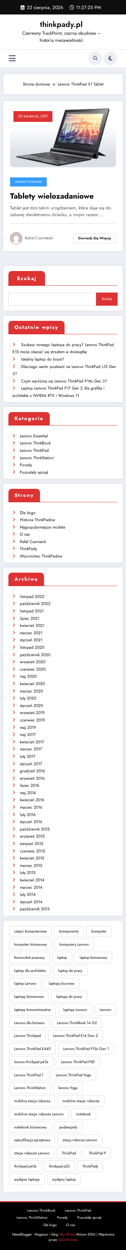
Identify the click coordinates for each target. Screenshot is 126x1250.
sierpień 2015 (31, 844)
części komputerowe (30, 931)
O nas (25, 534)
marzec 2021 (31, 633)
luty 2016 (28, 815)
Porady (26, 465)
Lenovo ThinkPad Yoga (73, 1075)
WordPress (67, 1234)
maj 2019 (28, 727)
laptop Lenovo (25, 983)
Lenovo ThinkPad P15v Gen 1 (86, 1048)
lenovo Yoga (67, 1087)
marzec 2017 (31, 749)
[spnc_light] (110, 58)
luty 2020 (28, 698)
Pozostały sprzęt (34, 472)
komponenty (69, 931)
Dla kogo (28, 513)
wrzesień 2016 (32, 778)
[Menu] (12, 58)
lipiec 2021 (29, 618)
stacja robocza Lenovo (79, 1140)
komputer (99, 931)
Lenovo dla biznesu (29, 1022)
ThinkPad (69, 1153)
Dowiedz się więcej (94, 238)
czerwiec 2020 (33, 669)
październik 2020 (35, 655)
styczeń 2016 (31, 822)
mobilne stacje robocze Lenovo (39, 1114)
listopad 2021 (32, 611)
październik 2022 (35, 604)
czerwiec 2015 (32, 851)
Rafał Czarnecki (39, 238)
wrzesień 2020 (32, 662)
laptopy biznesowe (29, 996)
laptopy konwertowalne (32, 1009)
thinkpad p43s (25, 1166)
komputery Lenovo (74, 944)
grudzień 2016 (32, 771)
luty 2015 (28, 873)
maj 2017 (28, 735)
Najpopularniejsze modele (42, 527)
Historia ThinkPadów (37, 520)
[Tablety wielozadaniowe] (63, 137)
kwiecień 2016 (32, 800)
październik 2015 (35, 829)
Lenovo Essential (34, 436)
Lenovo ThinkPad (28, 182)
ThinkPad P (97, 1153)
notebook (83, 1114)
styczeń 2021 (31, 640)
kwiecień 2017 (32, 742)
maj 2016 (28, 793)
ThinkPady (28, 549)
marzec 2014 (31, 887)
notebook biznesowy (30, 1127)
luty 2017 (27, 756)
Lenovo (105, 1009)
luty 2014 (28, 894)
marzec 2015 (31, 866)
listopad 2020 (32, 647)
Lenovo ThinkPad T (28, 1075)
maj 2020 (28, 676)
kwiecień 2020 (32, 684)
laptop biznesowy (93, 957)
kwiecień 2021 (32, 625)
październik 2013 (35, 909)
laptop (62, 957)
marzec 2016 (31, 807)
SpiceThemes (67, 1239)
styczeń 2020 (31, 706)
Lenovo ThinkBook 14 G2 (77, 1022)
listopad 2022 (32, 597)
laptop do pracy (70, 970)
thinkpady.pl (61, 24)
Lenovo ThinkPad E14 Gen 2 (75, 1035)
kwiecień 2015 (32, 858)
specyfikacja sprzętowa (32, 1140)
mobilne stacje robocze (80, 1101)
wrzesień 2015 (32, 836)
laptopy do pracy (69, 996)
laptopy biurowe (61, 983)
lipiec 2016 (29, 785)
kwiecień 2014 (32, 880)
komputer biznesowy (30, 944)
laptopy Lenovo (75, 1009)
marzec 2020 (31, 691)
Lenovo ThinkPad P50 (78, 1062)
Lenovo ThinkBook (35, 443)
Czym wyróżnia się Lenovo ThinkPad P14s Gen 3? (64, 381)
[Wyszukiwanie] (95, 58)
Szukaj (27, 278)
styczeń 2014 (31, 902)
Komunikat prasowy (29, 957)
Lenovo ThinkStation (37, 458)
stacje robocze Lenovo (31, 1153)
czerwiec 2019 (32, 720)
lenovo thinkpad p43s (31, 1062)
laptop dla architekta (30, 970)
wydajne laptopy (27, 1179)
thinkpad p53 (59, 1166)
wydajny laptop (64, 1179)
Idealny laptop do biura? (42, 359)
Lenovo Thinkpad (27, 1035)
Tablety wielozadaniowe (52, 196)
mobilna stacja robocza (32, 1101)
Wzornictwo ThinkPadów (41, 556)
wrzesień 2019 (32, 713)
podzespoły (68, 1127)
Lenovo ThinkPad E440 (32, 1048)
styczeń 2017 (31, 764)
